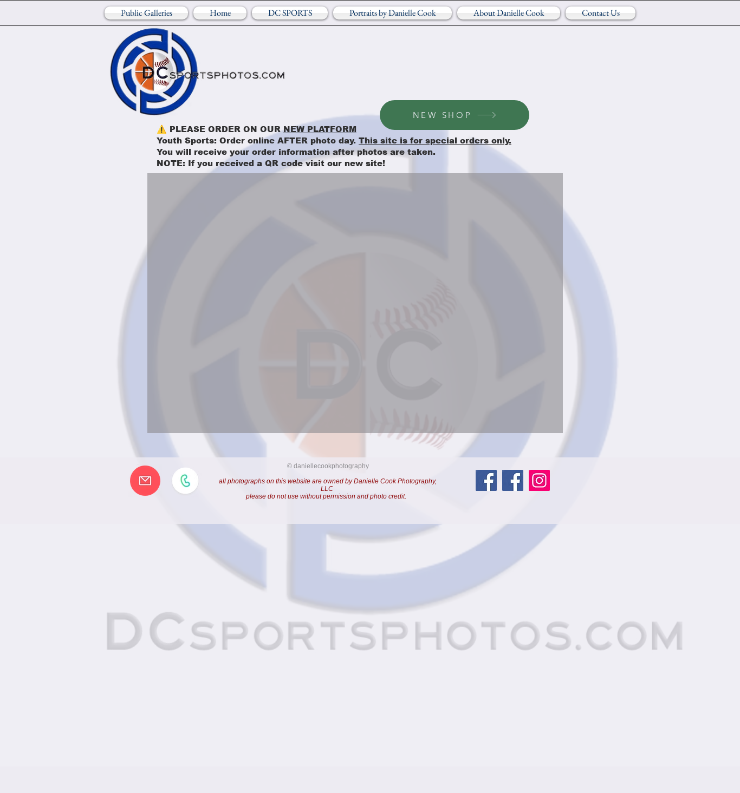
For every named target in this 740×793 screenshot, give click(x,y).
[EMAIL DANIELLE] (145, 480)
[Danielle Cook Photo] (512, 480)
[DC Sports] (486, 480)
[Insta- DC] (539, 480)
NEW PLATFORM (319, 129)
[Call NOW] (185, 480)
